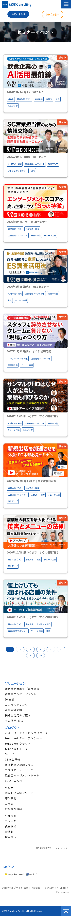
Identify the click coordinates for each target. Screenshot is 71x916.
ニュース (10, 821)
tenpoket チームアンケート (23, 738)
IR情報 (9, 832)
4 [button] (40, 649)
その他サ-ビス (14, 721)
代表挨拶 (11, 826)
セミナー (11, 788)
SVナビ (9, 754)
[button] (66, 4)
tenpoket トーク (16, 749)
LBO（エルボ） (15, 781)
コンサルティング (16, 705)
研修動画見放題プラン (19, 765)
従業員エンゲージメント (20, 694)
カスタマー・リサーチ (19, 770)
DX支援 (10, 699)
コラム (9, 804)
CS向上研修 (12, 759)
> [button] (30, 655)
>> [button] (40, 655)
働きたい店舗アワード (19, 793)
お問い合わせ (18, 14)
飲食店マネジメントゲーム (22, 775)
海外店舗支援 (13, 710)
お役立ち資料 (53, 14)
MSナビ (33, 874)
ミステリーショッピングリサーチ (26, 733)
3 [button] (30, 649)
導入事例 (11, 798)
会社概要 (11, 816)
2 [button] (20, 649)
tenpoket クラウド (18, 743)
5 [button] (50, 649)
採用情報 (11, 837)
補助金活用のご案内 (18, 715)
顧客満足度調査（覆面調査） (23, 689)
